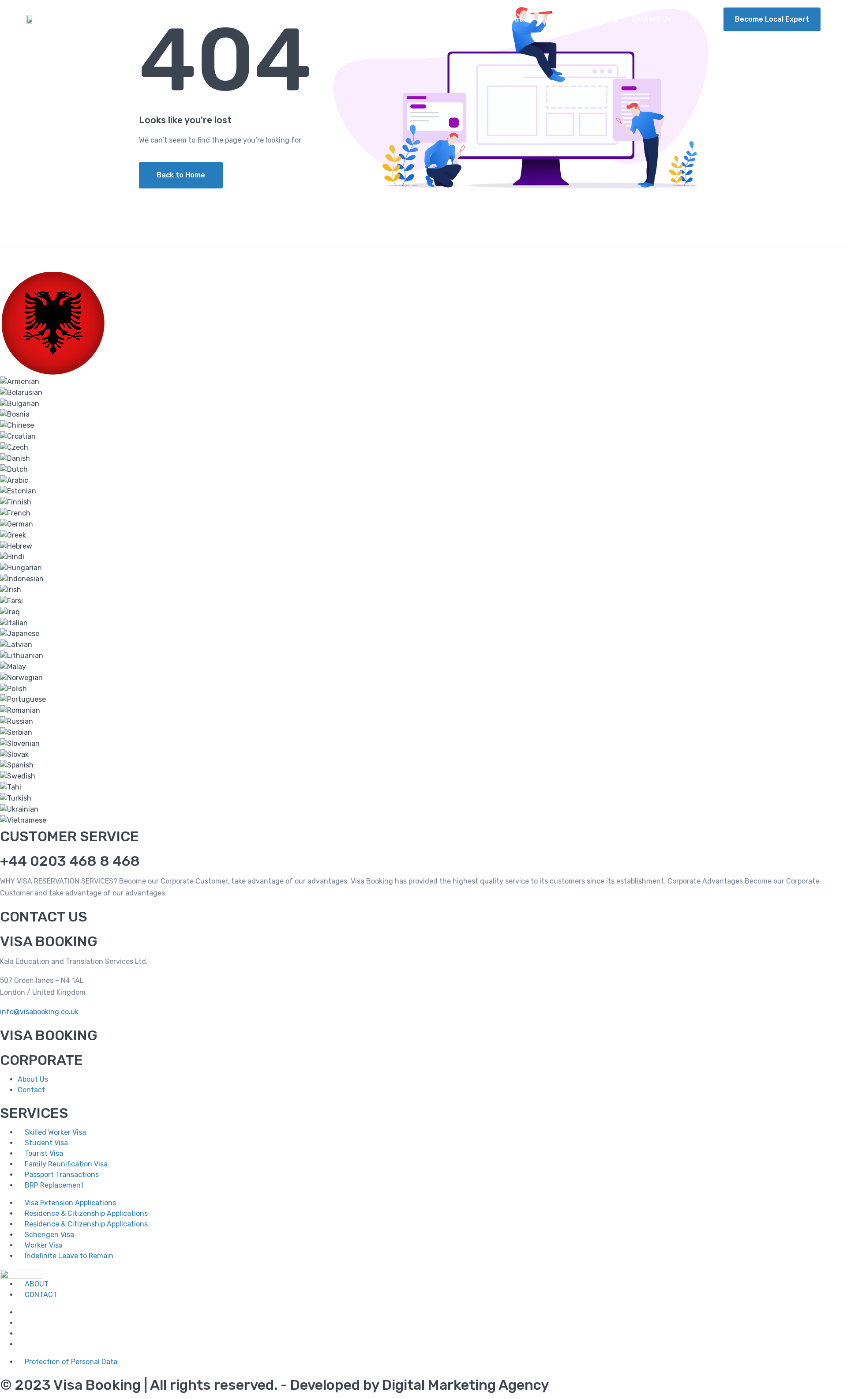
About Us (517, 19)
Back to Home (181, 175)
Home (477, 19)
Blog (609, 19)
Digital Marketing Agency (465, 1384)
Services (562, 19)
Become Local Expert (772, 19)
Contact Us (651, 19)
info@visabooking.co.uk (39, 1012)
